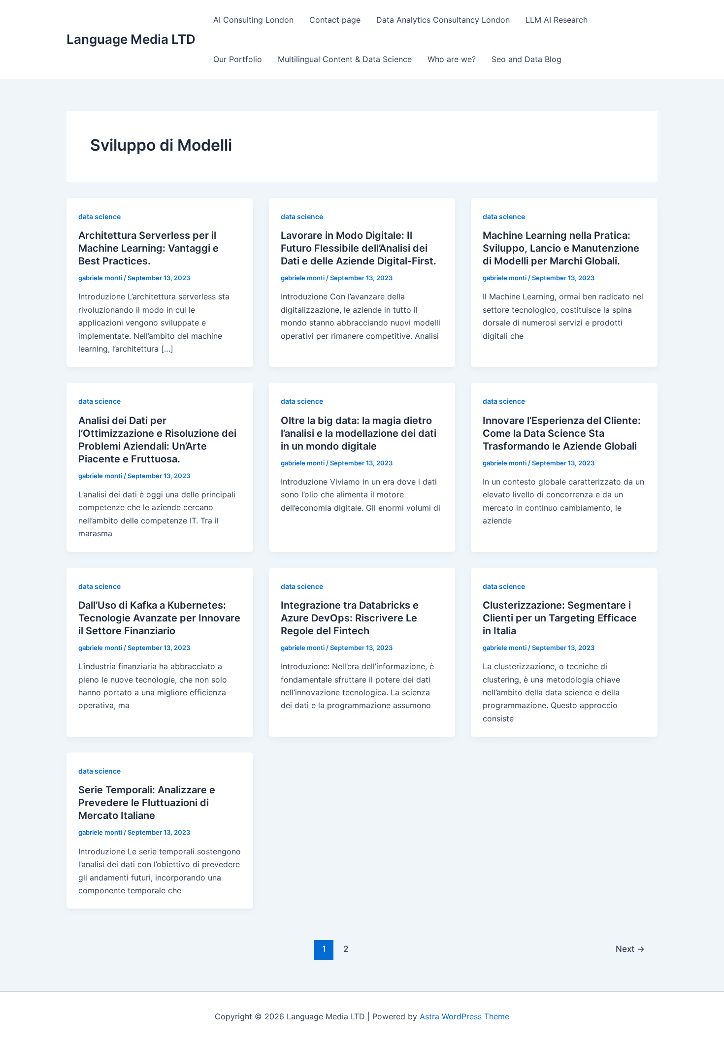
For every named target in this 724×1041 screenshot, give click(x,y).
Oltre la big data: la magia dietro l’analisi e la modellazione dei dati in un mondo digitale (358, 433)
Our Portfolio (237, 59)
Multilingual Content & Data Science (345, 59)
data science (99, 216)
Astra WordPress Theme (464, 1016)
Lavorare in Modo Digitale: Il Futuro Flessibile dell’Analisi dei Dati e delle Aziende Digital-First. (358, 248)
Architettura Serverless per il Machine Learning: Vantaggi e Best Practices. (148, 248)
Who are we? (452, 59)
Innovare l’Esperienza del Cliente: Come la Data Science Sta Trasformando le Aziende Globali (562, 433)
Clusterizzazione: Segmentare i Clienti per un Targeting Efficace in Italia (560, 618)
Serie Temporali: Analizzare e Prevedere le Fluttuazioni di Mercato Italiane (146, 802)
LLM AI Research (557, 20)
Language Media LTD (131, 39)
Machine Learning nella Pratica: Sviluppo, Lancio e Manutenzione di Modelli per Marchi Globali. (561, 248)
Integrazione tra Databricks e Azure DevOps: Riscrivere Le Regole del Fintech (350, 618)
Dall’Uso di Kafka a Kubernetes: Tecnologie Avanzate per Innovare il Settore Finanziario (159, 618)
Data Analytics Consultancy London (443, 20)
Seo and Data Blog (526, 59)
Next (630, 948)
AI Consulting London (253, 20)
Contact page (335, 20)
